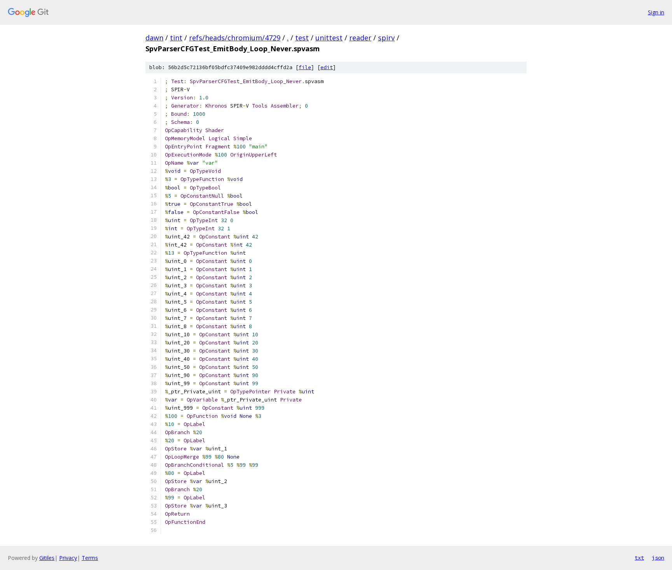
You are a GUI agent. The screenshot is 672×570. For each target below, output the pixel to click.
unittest (329, 37)
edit (326, 67)
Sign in (656, 12)
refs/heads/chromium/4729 (234, 37)
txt (639, 557)
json (658, 557)
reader (360, 37)
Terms (90, 557)
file (305, 67)
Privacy (68, 557)
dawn (154, 37)
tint (176, 37)
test (302, 37)
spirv (386, 37)
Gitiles (46, 557)
